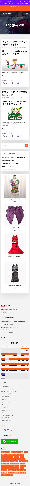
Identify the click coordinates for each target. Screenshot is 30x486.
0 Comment (23, 47)
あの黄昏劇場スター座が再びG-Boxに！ (10, 163)
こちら (7, 312)
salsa (22, 452)
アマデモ (12, 454)
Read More (4, 75)
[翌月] (27, 343)
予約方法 (23, 470)
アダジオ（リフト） (6, 396)
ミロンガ (22, 468)
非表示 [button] (26, 3)
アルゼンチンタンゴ (6, 394)
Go (26, 145)
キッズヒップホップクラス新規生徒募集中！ (15, 43)
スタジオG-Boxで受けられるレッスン (9, 391)
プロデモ (3, 468)
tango (26, 452)
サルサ (19, 459)
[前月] (3, 343)
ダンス (7, 463)
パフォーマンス (10, 465)
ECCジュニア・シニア (6, 407)
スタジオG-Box (6, 13)
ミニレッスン (16, 468)
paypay (17, 452)
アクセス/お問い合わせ (6, 417)
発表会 (11, 474)
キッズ (21, 456)
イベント (3, 456)
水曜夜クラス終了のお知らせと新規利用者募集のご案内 (14, 157)
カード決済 (16, 456)
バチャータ (22, 463)
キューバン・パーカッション (8, 402)
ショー (23, 459)
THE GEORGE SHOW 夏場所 (8, 160)
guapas (8, 452)
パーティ (16, 465)
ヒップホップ (22, 465)
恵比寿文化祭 (17, 472)
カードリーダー (10, 456)
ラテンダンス (4, 470)
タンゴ (3, 463)
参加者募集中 (4, 472)
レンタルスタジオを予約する (8, 389)
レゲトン (4, 399)
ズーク (20, 461)
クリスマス (4, 459)
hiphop (12, 452)
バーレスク (4, 465)
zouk (3, 454)
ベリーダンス (9, 468)
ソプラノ (25, 461)
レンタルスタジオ (5, 386)
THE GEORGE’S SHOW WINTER (9, 169)
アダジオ (7, 454)
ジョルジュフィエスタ (6, 461)
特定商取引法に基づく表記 (7, 415)
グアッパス (14, 459)
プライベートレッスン (7, 410)
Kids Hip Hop (5, 404)
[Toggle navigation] (27, 13)
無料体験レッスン (5, 474)
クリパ (9, 459)
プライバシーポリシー (6, 420)
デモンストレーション (14, 463)
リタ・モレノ (4, 413)
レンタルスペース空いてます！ (9, 166)
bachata (3, 452)
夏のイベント (11, 472)
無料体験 (23, 472)
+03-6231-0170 (16, 6)
